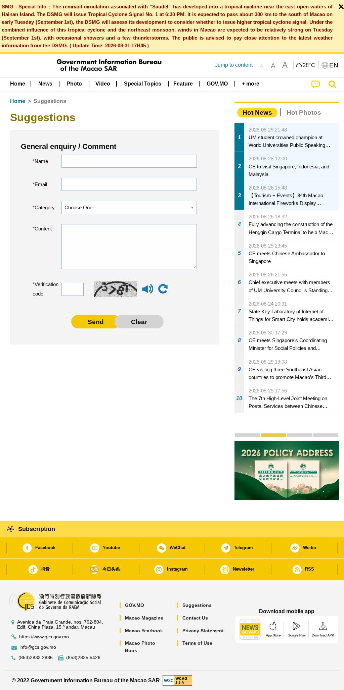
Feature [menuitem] (183, 84)
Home (17, 101)
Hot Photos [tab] (304, 112)
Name (41, 161)
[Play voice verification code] (147, 292)
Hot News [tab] (257, 112)
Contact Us (195, 618)
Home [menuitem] (17, 84)
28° (309, 65)
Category (43, 207)
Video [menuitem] (102, 84)
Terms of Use (197, 643)
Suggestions (197, 605)
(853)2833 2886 (35, 657)
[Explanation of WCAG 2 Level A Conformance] (177, 680)
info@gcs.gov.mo (37, 647)
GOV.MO (134, 605)
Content (43, 228)
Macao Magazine (144, 618)
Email (41, 184)
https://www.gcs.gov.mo (44, 636)
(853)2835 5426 (83, 657)
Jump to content (234, 65)
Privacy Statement (203, 630)
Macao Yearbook (144, 630)
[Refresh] (163, 289)
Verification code (42, 289)
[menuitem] (45, 83)
